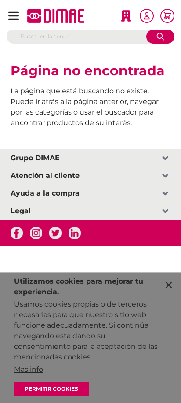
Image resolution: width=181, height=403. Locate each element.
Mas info (28, 369)
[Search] (160, 37)
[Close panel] (168, 285)
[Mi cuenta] (147, 16)
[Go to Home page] (55, 16)
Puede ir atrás (34, 101)
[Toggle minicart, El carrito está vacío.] (167, 16)
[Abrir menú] (14, 16)
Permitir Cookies (51, 388)
